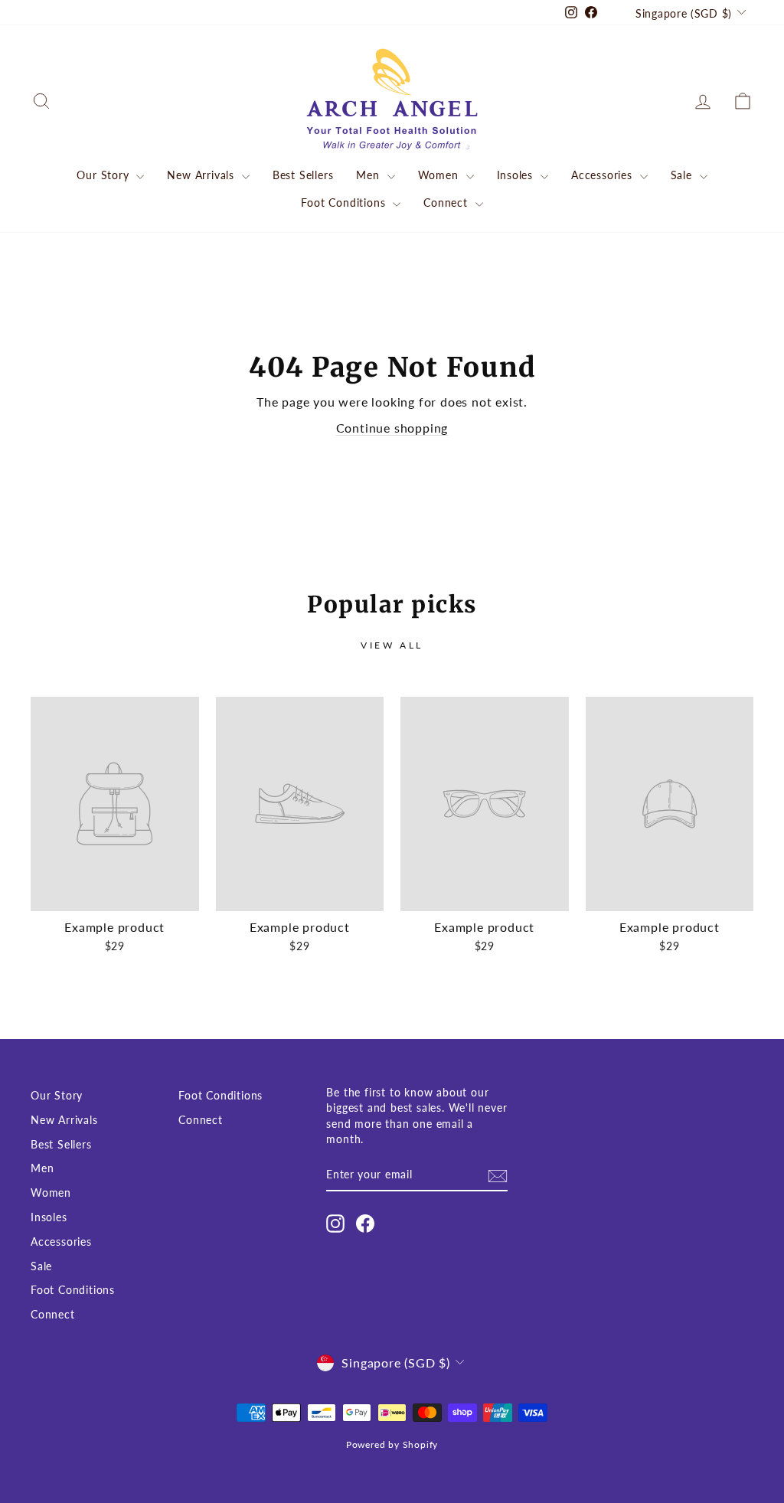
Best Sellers (303, 174)
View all (392, 645)
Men (369, 174)
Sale (683, 174)
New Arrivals (202, 174)
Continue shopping (392, 427)
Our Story (104, 174)
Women (440, 174)
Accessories (603, 174)
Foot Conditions (345, 202)
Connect (447, 202)
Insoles (517, 174)
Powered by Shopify (392, 1444)
